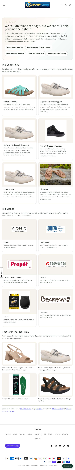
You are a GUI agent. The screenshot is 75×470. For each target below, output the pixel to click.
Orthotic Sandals (57, 409)
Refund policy (43, 465)
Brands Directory (25, 409)
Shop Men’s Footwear (36, 54)
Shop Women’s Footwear (15, 54)
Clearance (39, 409)
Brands (15, 434)
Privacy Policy (38, 434)
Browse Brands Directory (57, 54)
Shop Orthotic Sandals (14, 47)
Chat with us (67, 466)
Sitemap (8, 434)
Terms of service (53, 465)
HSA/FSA (65, 434)
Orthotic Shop (25, 465)
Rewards (57, 434)
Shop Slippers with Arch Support (39, 47)
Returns (50, 434)
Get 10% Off (1, 273)
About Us (22, 434)
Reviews (29, 434)
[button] (4, 5)
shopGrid (37, 439)
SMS (45, 434)
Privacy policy (34, 465)
